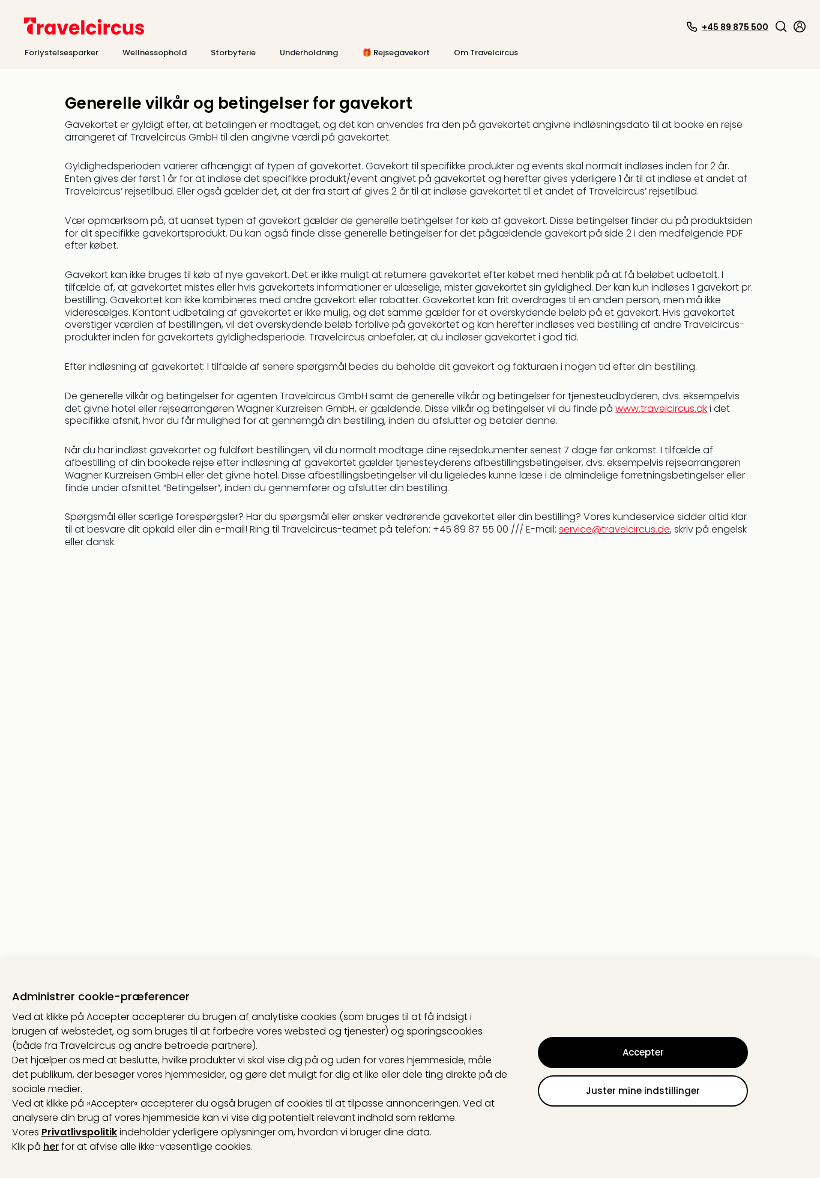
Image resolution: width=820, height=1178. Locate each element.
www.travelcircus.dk (661, 408)
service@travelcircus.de (614, 529)
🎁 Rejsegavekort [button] (396, 52)
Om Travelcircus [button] (486, 52)
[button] (781, 26)
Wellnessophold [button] (154, 52)
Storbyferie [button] (233, 52)
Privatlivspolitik (79, 1132)
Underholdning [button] (309, 52)
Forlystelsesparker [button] (61, 52)
